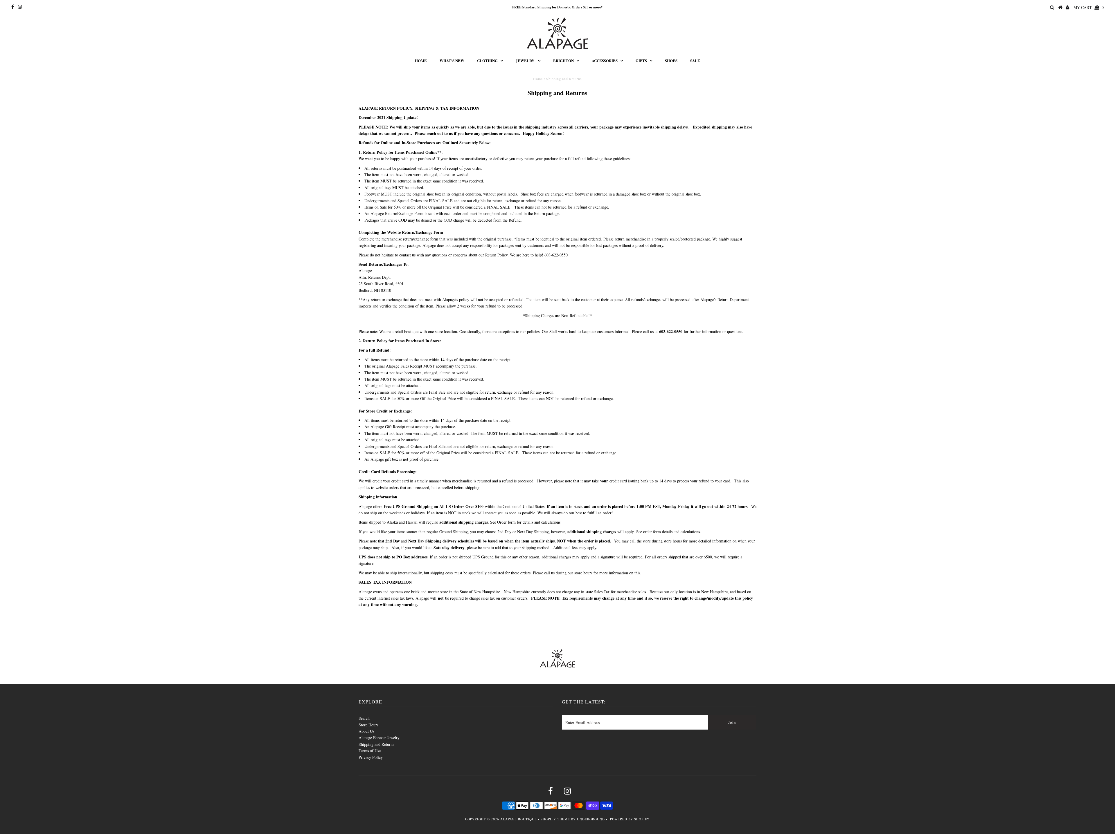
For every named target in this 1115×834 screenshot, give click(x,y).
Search (364, 718)
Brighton (563, 60)
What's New (452, 60)
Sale (695, 60)
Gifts (641, 60)
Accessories (605, 60)
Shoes (671, 60)
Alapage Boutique (518, 819)
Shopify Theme (555, 819)
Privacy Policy (371, 757)
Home (421, 60)
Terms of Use (370, 750)
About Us (366, 731)
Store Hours (368, 725)
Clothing (487, 60)
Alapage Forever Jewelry (379, 737)
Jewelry (525, 60)
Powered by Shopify (630, 819)
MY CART (1088, 7)
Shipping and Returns (376, 744)
